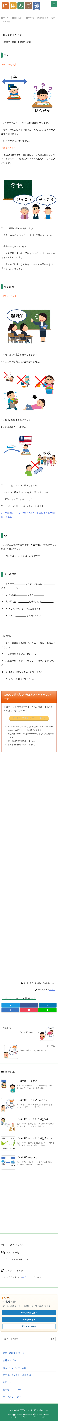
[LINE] (47, 1010)
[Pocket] (29, 1010)
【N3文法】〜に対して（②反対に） (35, 1138)
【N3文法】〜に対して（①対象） (34, 1119)
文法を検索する (29, 1319)
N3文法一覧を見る (29, 1312)
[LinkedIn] (48, 1005)
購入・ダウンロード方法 (14, 1367)
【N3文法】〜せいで (27, 1157)
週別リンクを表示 (29, 1326)
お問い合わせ (9, 1382)
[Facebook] (29, 1005)
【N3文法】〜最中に (27, 1081)
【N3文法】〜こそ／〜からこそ (32, 1100)
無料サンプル (9, 1360)
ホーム (5, 18)
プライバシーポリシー (13, 1397)
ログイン (26, 1277)
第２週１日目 (28, 983)
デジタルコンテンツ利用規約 (17, 1375)
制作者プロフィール (12, 1389)
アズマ (52, 989)
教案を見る (18, 18)
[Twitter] (10, 1005)
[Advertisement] (24, 866)
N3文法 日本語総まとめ (38, 18)
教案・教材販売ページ (13, 1353)
